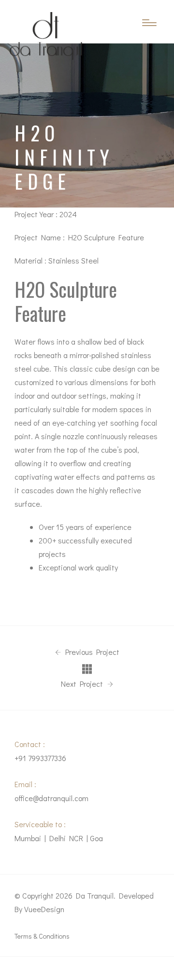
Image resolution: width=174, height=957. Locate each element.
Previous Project (91, 652)
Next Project (83, 684)
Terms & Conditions (42, 936)
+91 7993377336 (40, 758)
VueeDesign (44, 909)
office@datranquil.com (51, 798)
